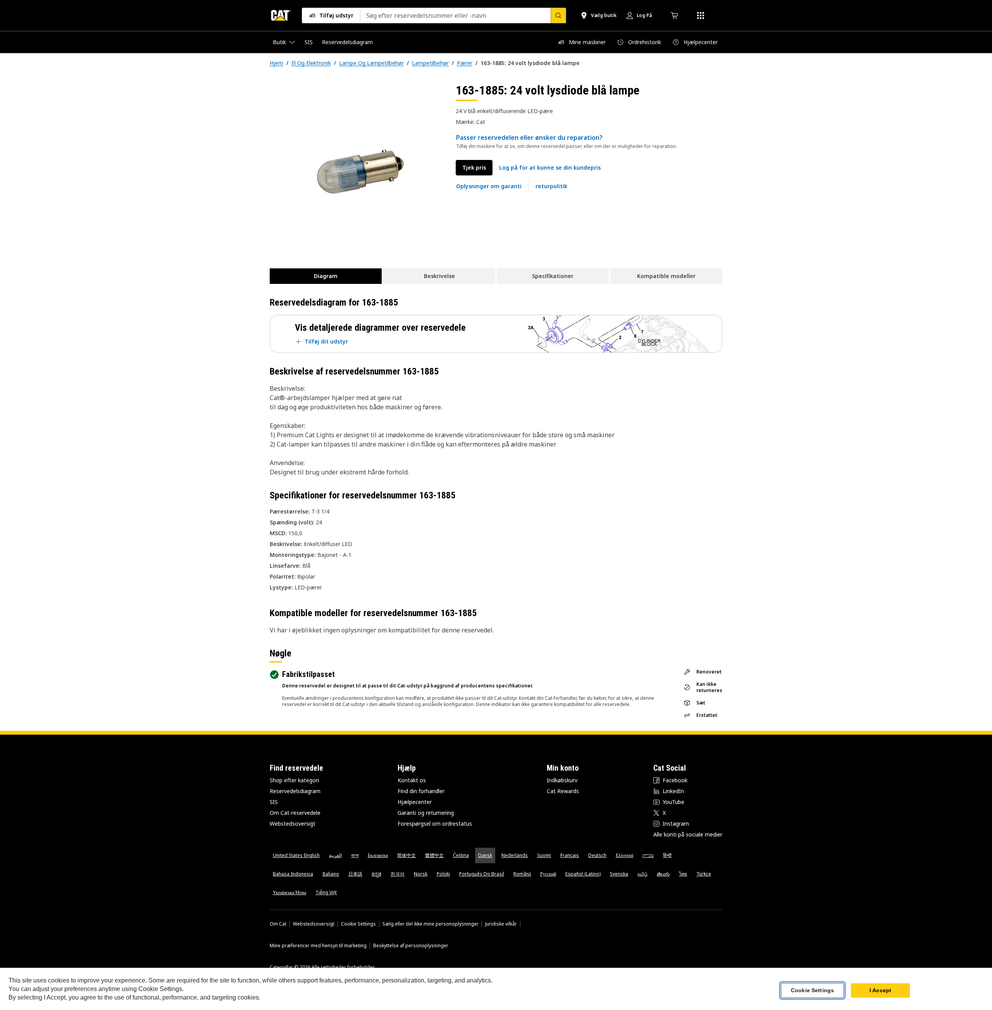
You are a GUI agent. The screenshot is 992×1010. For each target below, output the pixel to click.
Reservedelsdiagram (295, 791)
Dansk (485, 855)
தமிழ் (642, 874)
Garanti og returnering (426, 812)
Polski (443, 874)
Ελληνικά (624, 855)
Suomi (544, 855)
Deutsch (597, 855)
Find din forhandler (421, 791)
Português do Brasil (481, 874)
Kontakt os (412, 780)
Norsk (420, 874)
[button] (550, 167)
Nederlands (514, 855)
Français (569, 855)
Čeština (461, 855)
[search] (558, 15)
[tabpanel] (356, 169)
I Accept (880, 990)
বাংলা (354, 855)
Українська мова (289, 892)
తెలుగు (663, 874)
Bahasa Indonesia (293, 874)
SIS (274, 802)
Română (522, 874)
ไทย (683, 874)
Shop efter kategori (294, 780)
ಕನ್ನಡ (376, 874)
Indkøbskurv (562, 780)
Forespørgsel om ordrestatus (435, 823)
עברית (648, 855)
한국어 (398, 874)
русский (548, 874)
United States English (296, 855)
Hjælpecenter (415, 802)
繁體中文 (434, 855)
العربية (335, 855)
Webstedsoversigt (292, 823)
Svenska (619, 874)
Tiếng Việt (326, 892)
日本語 (355, 874)
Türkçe (703, 874)
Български (378, 855)
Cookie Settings (358, 924)
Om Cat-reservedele (295, 812)
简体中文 (406, 855)
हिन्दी (667, 855)
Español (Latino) (583, 874)
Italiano (330, 874)
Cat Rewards (563, 791)
